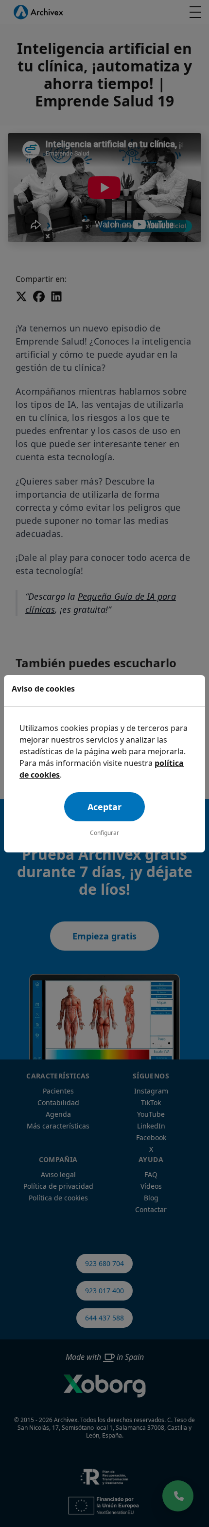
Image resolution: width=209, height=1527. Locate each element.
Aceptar (104, 807)
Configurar (104, 833)
